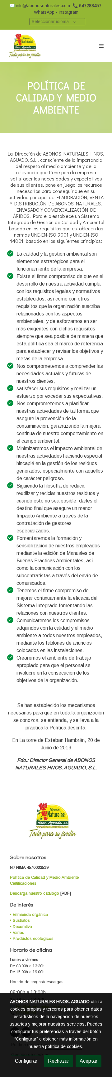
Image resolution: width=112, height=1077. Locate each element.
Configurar (26, 1061)
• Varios (17, 932)
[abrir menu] (101, 46)
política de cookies (63, 1046)
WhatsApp (44, 12)
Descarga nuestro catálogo (34, 893)
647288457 (90, 5)
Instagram (68, 12)
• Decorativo (21, 926)
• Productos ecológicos (32, 938)
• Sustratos (20, 920)
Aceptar (88, 1061)
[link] (25, 46)
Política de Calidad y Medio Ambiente (44, 877)
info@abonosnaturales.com (43, 5)
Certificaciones (23, 883)
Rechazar (58, 1061)
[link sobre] (56, 824)
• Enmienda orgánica (29, 914)
